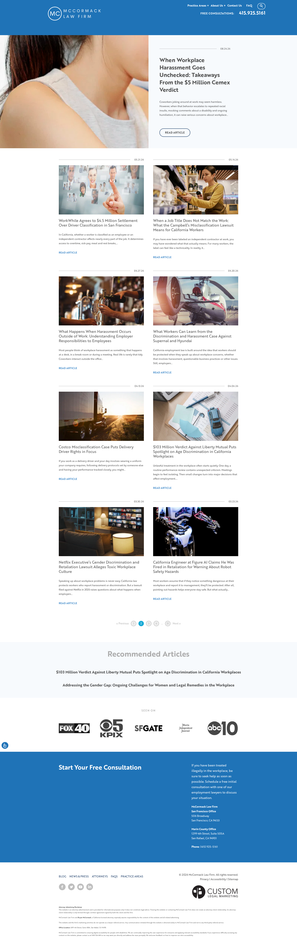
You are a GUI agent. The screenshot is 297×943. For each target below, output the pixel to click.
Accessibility (218, 879)
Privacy (204, 879)
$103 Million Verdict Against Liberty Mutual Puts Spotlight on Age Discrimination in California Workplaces (148, 672)
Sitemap (233, 879)
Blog (62, 876)
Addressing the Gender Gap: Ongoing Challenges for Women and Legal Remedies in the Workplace (148, 685)
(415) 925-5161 (209, 847)
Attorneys (100, 876)
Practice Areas (132, 876)
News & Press (79, 876)
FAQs (114, 876)
